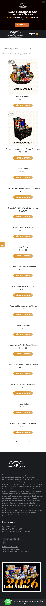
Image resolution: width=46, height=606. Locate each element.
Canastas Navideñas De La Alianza (23, 306)
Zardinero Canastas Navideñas (23, 384)
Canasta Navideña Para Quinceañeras (23, 208)
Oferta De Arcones (23, 325)
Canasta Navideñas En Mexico (23, 228)
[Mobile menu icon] (42, 33)
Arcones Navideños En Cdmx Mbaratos (23, 345)
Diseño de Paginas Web (26, 601)
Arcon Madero (23, 169)
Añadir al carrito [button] (23, 105)
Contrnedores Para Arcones (23, 286)
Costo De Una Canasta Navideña (23, 267)
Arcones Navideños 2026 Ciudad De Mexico (23, 149)
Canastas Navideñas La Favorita (23, 423)
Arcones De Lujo (23, 404)
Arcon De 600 (23, 247)
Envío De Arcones (23, 96)
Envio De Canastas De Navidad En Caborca (23, 188)
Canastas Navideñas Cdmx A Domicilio (23, 365)
